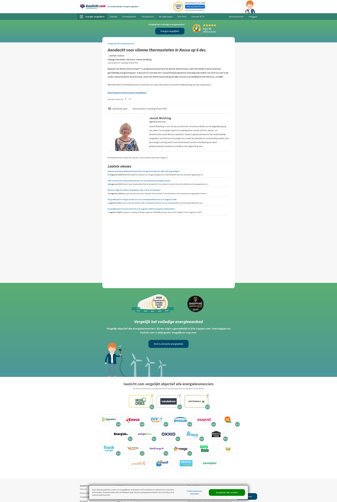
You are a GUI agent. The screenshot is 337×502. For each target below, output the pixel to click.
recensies (209, 31)
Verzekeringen (166, 16)
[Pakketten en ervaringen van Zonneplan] (210, 463)
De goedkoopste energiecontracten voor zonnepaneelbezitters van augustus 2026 (142, 199)
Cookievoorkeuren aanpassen (194, 492)
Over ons (83, 489)
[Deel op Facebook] (125, 99)
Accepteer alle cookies (227, 492)
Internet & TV (197, 16)
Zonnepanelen (129, 16)
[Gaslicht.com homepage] (93, 6)
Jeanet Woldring (143, 59)
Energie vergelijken (169, 31)
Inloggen (253, 16)
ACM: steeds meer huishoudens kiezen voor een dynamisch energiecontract (139, 180)
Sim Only (182, 16)
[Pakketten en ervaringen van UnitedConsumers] (138, 463)
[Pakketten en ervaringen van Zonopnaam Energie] (228, 448)
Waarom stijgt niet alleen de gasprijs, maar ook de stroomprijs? (134, 190)
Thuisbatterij (147, 16)
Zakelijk (113, 16)
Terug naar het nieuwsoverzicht (121, 43)
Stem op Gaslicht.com (195, 6)
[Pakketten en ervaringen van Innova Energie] (186, 463)
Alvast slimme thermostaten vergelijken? (127, 92)
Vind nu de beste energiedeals (168, 343)
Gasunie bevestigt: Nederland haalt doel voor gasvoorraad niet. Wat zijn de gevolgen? (144, 171)
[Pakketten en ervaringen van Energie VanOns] (204, 448)
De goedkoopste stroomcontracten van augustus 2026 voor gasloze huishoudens (141, 209)
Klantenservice (236, 16)
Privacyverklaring (87, 493)
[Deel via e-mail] (130, 99)
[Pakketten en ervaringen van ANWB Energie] (162, 463)
